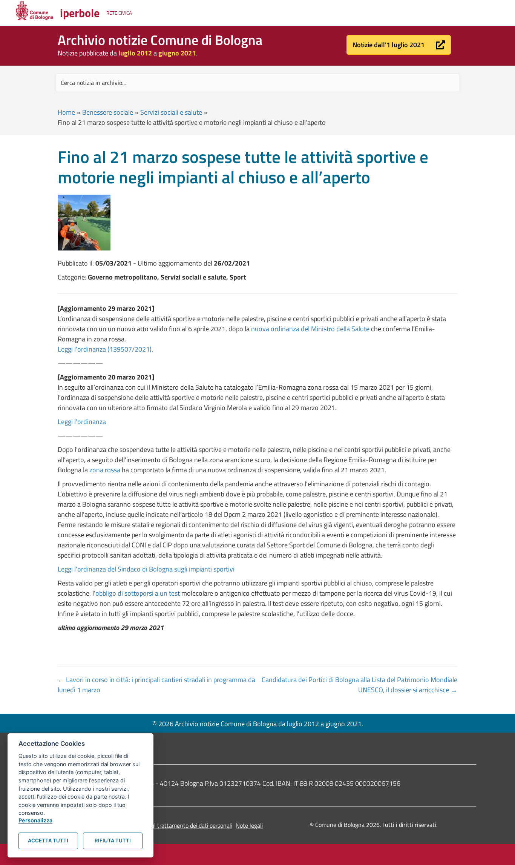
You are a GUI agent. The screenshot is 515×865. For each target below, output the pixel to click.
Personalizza (35, 820)
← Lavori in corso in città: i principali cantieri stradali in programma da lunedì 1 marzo (156, 684)
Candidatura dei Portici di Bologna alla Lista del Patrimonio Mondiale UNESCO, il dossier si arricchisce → (359, 684)
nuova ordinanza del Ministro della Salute (310, 329)
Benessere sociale (107, 112)
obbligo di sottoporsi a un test (137, 593)
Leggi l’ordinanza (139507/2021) (105, 349)
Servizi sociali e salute (171, 112)
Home (66, 112)
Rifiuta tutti (113, 840)
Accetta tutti (48, 840)
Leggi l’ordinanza (82, 421)
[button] (398, 45)
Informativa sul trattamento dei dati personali (175, 825)
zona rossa (104, 470)
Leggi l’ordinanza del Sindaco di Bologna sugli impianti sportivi (146, 569)
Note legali (249, 825)
